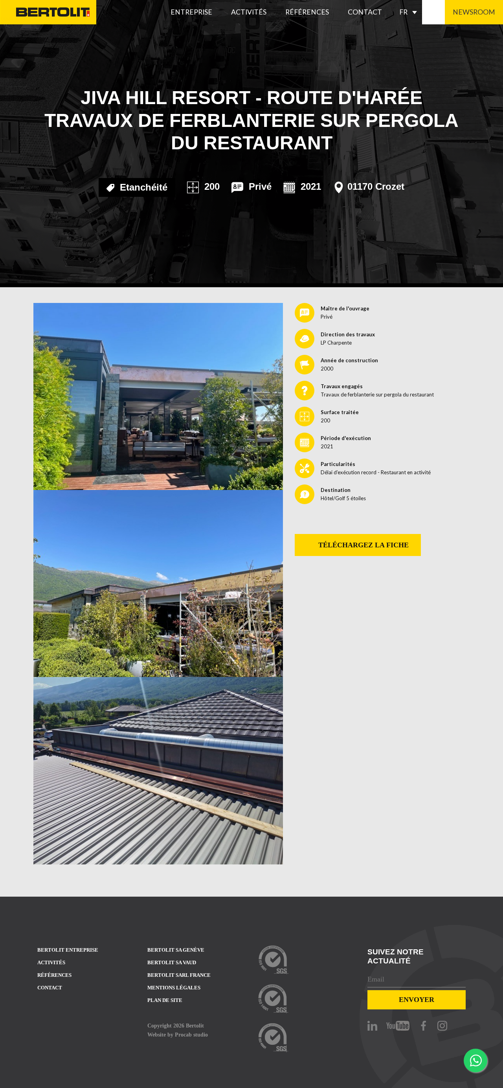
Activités (248, 12)
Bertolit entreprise (67, 950)
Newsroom (474, 12)
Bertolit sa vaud (171, 962)
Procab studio (191, 1034)
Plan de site (164, 1000)
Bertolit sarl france (179, 975)
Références (307, 12)
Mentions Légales (173, 988)
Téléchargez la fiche (362, 545)
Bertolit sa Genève (175, 950)
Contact (365, 12)
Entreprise (191, 12)
